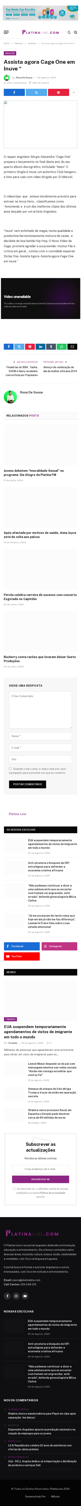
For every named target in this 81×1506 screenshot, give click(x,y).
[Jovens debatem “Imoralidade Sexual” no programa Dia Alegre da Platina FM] (40, 445)
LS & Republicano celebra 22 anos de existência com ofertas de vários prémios (40, 1447)
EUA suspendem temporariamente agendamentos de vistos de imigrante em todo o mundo (52, 844)
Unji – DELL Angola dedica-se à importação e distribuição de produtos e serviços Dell (42, 1463)
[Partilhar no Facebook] (14, 92)
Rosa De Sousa (24, 77)
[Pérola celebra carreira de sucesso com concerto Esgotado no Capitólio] (40, 569)
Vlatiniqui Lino (16, 1409)
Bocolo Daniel (16, 1457)
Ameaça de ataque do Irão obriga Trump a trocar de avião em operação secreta (52, 1092)
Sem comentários (17, 83)
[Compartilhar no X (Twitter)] (36, 92)
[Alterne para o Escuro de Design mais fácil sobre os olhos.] (69, 32)
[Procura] (75, 32)
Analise (10, 53)
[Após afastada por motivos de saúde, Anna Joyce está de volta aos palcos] (40, 507)
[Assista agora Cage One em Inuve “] (40, 124)
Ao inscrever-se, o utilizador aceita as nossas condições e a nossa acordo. (42, 1192)
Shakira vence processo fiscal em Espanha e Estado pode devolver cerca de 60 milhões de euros (49, 1114)
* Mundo (10, 1019)
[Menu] (6, 32)
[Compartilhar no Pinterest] (58, 92)
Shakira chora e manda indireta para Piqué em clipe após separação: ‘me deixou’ (42, 1415)
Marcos (12, 1441)
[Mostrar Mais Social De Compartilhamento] (73, 92)
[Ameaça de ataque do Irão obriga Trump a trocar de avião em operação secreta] (14, 1094)
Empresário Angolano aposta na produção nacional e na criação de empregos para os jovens (41, 1431)
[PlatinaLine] (40, 32)
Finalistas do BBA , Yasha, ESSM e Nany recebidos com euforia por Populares (22, 371)
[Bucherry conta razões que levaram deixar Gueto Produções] (40, 631)
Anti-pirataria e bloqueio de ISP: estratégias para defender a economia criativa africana (49, 866)
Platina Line (17, 814)
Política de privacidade (52, 1192)
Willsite (55, 1496)
